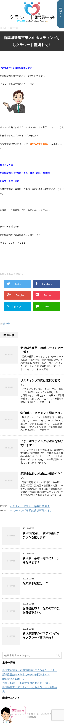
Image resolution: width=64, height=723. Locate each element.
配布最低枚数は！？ (35, 583)
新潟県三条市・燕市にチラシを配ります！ (26, 674)
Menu (60, 15)
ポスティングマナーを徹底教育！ (30, 506)
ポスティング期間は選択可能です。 (31, 510)
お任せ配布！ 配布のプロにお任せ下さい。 (41, 610)
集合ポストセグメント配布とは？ (41, 412)
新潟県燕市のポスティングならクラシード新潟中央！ (41, 635)
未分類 (6, 323)
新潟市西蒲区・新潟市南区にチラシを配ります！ (41, 535)
